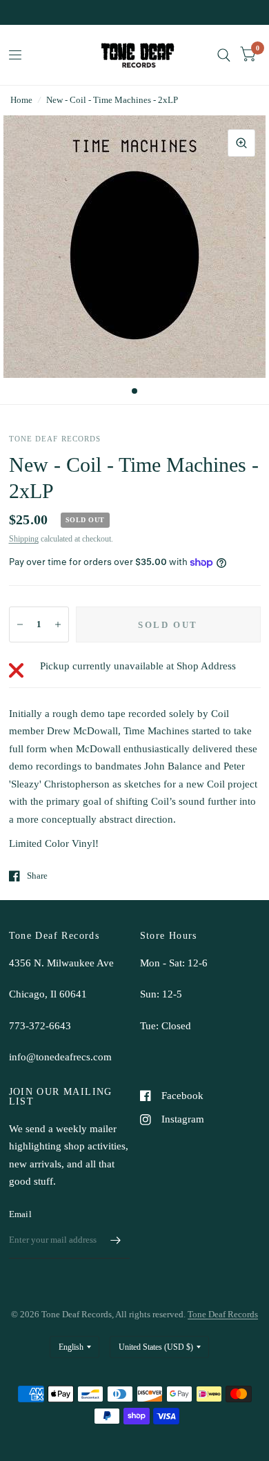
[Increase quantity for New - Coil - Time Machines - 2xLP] (58, 624)
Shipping (24, 539)
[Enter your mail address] (116, 1241)
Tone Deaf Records (223, 1314)
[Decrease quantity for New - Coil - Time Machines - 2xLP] (20, 624)
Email (20, 1214)
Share (37, 875)
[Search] (223, 55)
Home (21, 100)
